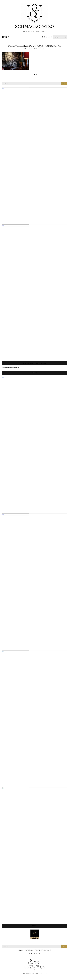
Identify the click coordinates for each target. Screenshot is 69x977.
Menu (7, 37)
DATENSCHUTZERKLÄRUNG (43, 950)
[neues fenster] (34, 934)
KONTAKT (21, 950)
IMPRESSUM (29, 950)
